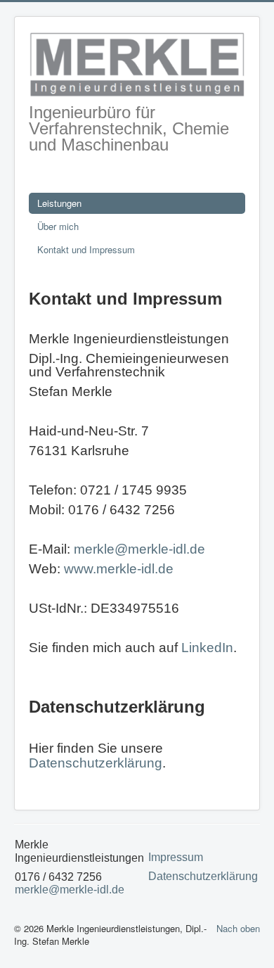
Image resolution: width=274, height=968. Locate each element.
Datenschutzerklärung (95, 763)
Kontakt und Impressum (86, 249)
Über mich (58, 226)
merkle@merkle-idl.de (139, 549)
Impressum (175, 857)
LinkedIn (207, 647)
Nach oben (238, 928)
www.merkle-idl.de (119, 568)
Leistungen (59, 203)
